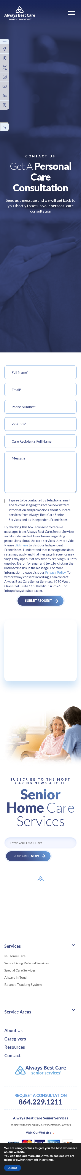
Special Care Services (20, 970)
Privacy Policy (55, 572)
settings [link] (47, 1160)
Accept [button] (12, 1168)
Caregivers (15, 1038)
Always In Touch (16, 977)
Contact (12, 1055)
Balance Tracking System (23, 984)
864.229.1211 (41, 1102)
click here (22, 545)
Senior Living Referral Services (26, 963)
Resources (14, 1047)
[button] (72, 13)
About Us (13, 1030)
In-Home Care (14, 956)
